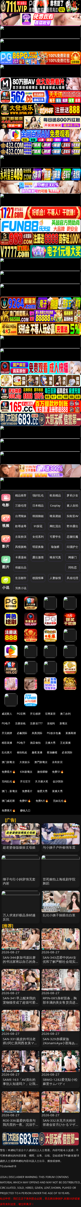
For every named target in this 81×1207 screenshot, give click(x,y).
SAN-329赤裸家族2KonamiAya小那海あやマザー (59, 1043)
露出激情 (38, 557)
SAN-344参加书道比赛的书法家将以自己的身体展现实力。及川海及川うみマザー (19, 963)
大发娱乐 (24, 762)
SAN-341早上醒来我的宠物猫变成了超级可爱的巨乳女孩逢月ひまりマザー (19, 1004)
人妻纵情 (55, 578)
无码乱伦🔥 (9, 781)
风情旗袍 (21, 547)
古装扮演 (21, 537)
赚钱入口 (25, 810)
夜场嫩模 (52, 752)
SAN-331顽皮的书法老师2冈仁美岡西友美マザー (20, 1043)
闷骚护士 (72, 547)
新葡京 (63, 723)
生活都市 (21, 578)
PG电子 (6, 723)
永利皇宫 (57, 762)
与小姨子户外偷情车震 (59, 847)
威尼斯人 (7, 714)
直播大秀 (57, 791)
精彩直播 (7, 743)
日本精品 (38, 505)
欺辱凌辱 (21, 526)
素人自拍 (72, 505)
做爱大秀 (42, 791)
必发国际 (67, 752)
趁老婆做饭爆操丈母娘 (19, 847)
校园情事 (38, 578)
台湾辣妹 (21, 516)
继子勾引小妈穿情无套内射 (19, 881)
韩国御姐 (38, 516)
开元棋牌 (35, 714)
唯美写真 (55, 557)
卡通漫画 (21, 557)
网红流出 (55, 526)
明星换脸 (38, 547)
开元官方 (25, 781)
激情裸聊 (42, 772)
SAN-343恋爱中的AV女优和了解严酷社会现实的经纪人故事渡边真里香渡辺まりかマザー (59, 963)
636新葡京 (26, 772)
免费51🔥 (58, 772)
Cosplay (55, 505)
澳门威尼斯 (8, 801)
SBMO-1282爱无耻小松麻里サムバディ (60, 1081)
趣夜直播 (37, 752)
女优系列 (38, 537)
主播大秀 (50, 743)
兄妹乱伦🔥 (60, 801)
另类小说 (21, 588)
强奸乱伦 (38, 495)
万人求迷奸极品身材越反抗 (19, 917)
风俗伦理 (72, 578)
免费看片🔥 (9, 772)
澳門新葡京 (41, 762)
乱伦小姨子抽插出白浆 (59, 915)
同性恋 (72, 567)
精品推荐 (21, 495)
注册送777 (36, 723)
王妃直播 (65, 743)
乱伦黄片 (7, 752)
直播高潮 (70, 733)
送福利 (51, 723)
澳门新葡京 (8, 762)
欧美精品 (55, 495)
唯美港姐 (55, 516)
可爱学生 (55, 537)
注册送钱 (20, 723)
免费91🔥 (25, 801)
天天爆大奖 (41, 781)
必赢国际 (22, 733)
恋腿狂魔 (72, 537)
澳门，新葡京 (9, 791)
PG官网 (21, 714)
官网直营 (50, 714)
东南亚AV (72, 516)
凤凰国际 (37, 733)
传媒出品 (21, 567)
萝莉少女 (72, 495)
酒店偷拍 (35, 743)
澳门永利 (65, 714)
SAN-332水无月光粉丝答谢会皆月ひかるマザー (59, 1124)
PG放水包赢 (54, 733)
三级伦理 (21, 505)
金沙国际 (58, 781)
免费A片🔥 (42, 801)
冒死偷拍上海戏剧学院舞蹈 (59, 881)
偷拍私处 (22, 752)
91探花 (38, 526)
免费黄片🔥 (9, 810)
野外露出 (72, 526)
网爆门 (72, 557)
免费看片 (27, 791)
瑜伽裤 (55, 547)
